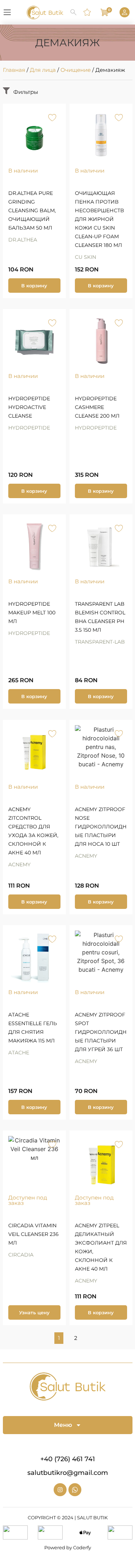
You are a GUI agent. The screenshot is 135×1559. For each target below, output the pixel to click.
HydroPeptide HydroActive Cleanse (29, 407)
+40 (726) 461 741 (67, 1459)
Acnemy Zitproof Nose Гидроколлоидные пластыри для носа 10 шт (101, 826)
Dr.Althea (22, 239)
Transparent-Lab (100, 642)
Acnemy (19, 864)
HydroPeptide (29, 427)
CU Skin (85, 257)
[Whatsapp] (74, 1489)
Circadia (20, 1254)
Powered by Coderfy (67, 1547)
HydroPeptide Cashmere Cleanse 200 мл (97, 407)
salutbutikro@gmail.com (67, 1473)
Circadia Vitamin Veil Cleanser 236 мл (33, 1234)
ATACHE (18, 1052)
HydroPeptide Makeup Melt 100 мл (31, 612)
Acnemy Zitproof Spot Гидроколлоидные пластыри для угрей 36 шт (101, 1032)
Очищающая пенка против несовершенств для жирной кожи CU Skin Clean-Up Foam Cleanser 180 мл (99, 219)
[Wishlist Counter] (88, 12)
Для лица (43, 69)
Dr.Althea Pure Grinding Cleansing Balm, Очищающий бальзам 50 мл (32, 210)
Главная (14, 69)
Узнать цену (34, 1312)
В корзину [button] (34, 285)
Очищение (75, 69)
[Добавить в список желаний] (52, 117)
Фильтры (25, 91)
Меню (63, 1424)
